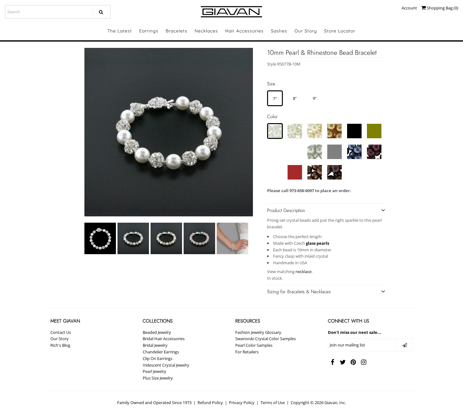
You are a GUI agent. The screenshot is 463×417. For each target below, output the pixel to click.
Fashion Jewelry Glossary (258, 332)
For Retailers (247, 352)
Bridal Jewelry (155, 345)
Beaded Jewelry (157, 332)
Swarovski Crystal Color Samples (265, 338)
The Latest (119, 31)
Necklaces (206, 31)
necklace (303, 271)
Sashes (279, 31)
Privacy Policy (241, 402)
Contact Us (60, 332)
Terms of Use (272, 402)
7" (275, 98)
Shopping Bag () (442, 8)
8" (295, 98)
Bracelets (176, 31)
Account (409, 8)
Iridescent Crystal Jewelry (166, 365)
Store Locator (339, 31)
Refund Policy (210, 402)
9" (315, 98)
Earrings (148, 31)
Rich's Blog (60, 345)
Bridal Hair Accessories (164, 338)
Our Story (305, 31)
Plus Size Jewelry (158, 378)
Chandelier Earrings (161, 352)
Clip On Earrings (157, 358)
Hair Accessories (244, 31)
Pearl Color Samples (253, 345)
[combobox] (58, 12)
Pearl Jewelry (154, 371)
